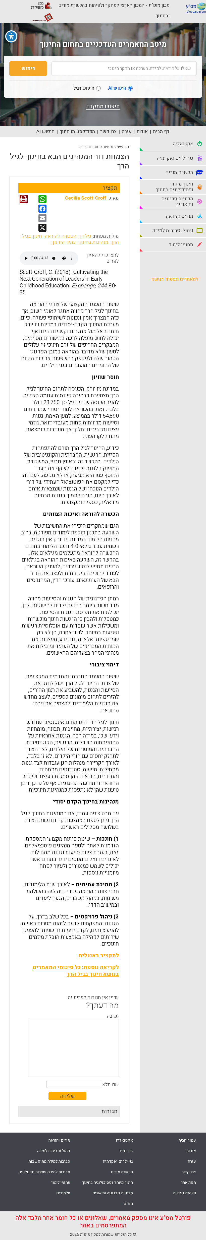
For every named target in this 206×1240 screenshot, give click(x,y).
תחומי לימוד (60, 1183)
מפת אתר (188, 1183)
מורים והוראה (59, 1140)
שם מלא (110, 1084)
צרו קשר (108, 131)
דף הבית (161, 131)
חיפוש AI (45, 131)
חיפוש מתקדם (103, 106)
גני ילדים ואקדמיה (118, 1161)
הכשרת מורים (122, 1172)
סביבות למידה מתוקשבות (49, 1161)
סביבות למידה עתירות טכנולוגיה (44, 1172)
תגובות (109, 1111)
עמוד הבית (187, 1140)
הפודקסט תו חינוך (77, 131)
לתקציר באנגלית (98, 956)
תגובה (113, 1016)
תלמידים (63, 1193)
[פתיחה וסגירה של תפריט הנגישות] (11, 36)
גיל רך (85, 236)
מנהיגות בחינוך (93, 242)
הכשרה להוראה (60, 236)
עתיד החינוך (64, 242)
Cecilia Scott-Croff (85, 198)
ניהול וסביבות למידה (53, 1151)
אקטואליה (124, 1140)
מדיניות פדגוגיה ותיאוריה (96, 146)
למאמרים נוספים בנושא (174, 279)
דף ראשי (123, 146)
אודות (142, 131)
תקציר (110, 188)
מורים (128, 1204)
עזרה (126, 131)
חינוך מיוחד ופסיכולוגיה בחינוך (107, 1183)
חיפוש (28, 68)
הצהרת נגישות (184, 1193)
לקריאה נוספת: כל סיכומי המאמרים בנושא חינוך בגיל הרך (75, 970)
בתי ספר (126, 1151)
